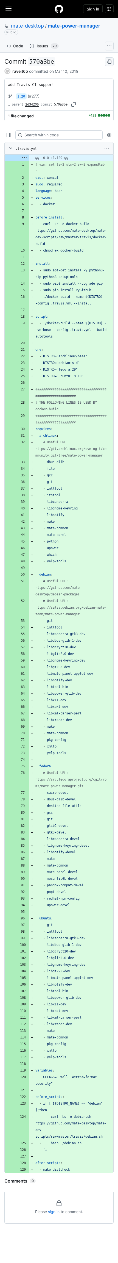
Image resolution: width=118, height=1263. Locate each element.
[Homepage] (59, 8)
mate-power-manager (74, 26)
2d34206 (32, 104)
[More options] (106, 148)
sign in (54, 1211)
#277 (33, 96)
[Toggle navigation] (8, 8)
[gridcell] (59, 158)
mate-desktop (27, 26)
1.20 (21, 96)
